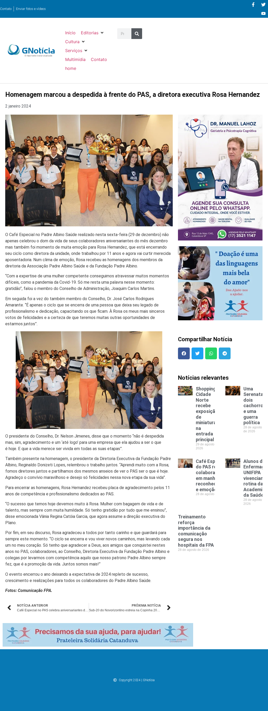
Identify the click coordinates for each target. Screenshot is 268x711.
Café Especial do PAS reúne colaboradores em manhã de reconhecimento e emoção (213, 475)
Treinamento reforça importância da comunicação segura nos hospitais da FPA (196, 531)
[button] (92, 32)
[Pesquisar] (136, 33)
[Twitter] (263, 4)
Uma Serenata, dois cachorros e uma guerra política (254, 406)
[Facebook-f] (253, 4)
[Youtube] (263, 13)
